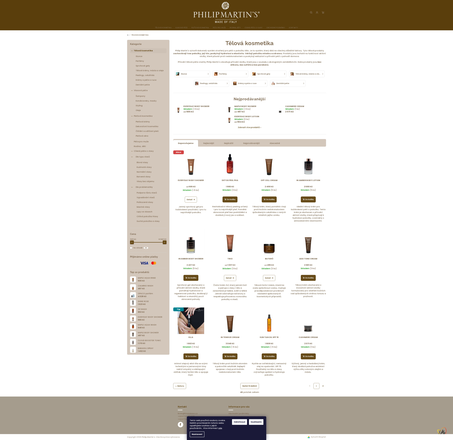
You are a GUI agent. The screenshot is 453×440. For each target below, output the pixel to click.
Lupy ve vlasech (144, 211)
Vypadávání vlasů (146, 197)
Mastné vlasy (143, 207)
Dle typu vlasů (143, 156)
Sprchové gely (143, 65)
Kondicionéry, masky (146, 100)
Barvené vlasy (144, 176)
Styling (139, 105)
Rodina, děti (140, 146)
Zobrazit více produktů (249, 127)
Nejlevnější (208, 143)
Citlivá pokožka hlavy (147, 216)
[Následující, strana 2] (316, 386)
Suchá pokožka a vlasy (148, 221)
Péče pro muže (141, 141)
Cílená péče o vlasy (144, 151)
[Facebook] (180, 424)
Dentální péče (143, 84)
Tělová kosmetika (143, 50)
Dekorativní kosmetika (147, 126)
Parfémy (140, 61)
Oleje (138, 110)
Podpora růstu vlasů (147, 192)
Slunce (139, 56)
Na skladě (140, 248)
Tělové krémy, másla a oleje (150, 70)
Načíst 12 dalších (249, 386)
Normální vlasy (144, 172)
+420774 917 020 (186, 416)
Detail (189, 199)
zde (220, 428)
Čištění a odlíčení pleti (147, 131)
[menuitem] (163, 27)
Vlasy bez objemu (145, 181)
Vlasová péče (141, 90)
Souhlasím (256, 422)
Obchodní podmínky (238, 413)
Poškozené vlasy (145, 202)
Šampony (140, 96)
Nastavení (197, 434)
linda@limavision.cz (188, 413)
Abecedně (275, 143)
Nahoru (180, 386)
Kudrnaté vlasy (144, 167)
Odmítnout (239, 422)
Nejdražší (228, 143)
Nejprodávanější (251, 143)
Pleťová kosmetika (143, 116)
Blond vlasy (142, 162)
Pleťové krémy (143, 121)
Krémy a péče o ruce (146, 80)
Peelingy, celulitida (145, 75)
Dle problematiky (144, 187)
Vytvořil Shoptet (318, 437)
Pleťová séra (142, 136)
